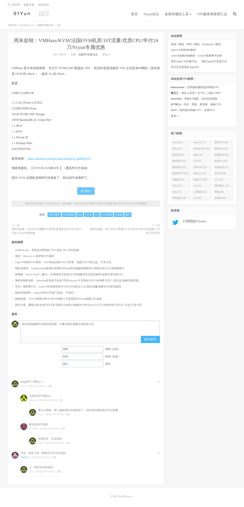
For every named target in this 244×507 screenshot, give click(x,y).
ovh (97, 214)
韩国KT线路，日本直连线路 (194, 98)
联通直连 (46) (221, 154)
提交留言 (150, 339)
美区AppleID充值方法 (214, 61)
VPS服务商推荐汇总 (212, 14)
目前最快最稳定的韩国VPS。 (196, 87)
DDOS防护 (68, 214)
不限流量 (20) (179, 198)
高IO (127, 214)
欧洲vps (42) (221, 161)
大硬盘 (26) (178, 179)
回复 (50, 386)
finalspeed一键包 (211, 44)
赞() (88, 191)
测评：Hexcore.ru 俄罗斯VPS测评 (34, 256)
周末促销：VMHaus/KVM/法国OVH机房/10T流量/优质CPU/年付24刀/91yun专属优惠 (104, 203)
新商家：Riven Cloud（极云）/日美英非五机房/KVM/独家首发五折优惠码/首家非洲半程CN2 (69, 274)
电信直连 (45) (179, 161)
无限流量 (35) (221, 167)
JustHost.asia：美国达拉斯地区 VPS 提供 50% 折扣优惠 (47, 250)
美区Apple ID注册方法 (184, 61)
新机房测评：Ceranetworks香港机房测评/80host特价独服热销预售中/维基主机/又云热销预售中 (69, 268)
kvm (80, 214)
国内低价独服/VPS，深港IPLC (193, 110)
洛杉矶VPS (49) (201, 148)
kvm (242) (177, 142)
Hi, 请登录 (14, 4)
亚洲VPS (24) (200, 179)
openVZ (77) (199, 142)
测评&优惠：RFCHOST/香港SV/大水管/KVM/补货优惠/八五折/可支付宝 (125, 231)
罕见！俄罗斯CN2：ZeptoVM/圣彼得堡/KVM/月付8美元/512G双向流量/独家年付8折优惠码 (68, 286)
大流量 (118, 214)
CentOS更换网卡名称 (209, 55)
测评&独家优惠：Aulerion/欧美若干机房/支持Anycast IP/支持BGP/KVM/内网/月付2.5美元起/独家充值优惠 (77, 280)
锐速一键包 (177, 44)
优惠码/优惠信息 (45, 25)
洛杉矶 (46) (178, 154)
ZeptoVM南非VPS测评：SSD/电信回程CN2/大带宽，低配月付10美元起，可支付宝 (63, 262)
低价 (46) (197, 154)
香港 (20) (219, 192)
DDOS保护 (54, 214)
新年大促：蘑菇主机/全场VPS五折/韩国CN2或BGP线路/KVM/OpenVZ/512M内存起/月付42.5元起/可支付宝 (78, 304)
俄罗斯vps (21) (222, 185)
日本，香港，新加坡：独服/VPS (196, 104)
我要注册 (29, 4)
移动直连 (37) (179, 167)
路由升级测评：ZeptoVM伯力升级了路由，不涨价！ (45, 292)
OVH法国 (107, 214)
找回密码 (43, 4)
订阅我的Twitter (193, 221)
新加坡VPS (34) (180, 173)
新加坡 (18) (220, 198)
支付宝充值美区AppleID (185, 67)
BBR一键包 (193, 44)
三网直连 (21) (200, 192)
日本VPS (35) (200, 167)
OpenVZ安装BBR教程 (183, 50)
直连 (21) (176, 192)
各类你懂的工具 (177, 14)
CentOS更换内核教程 (183, 55)
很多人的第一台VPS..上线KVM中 (196, 93)
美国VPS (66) (221, 142)
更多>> (175, 115)
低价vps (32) (199, 173)
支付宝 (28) (220, 173)
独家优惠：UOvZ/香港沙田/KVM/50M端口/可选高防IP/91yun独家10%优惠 (58, 298)
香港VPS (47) (221, 148)
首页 (134, 14)
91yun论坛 (151, 14)
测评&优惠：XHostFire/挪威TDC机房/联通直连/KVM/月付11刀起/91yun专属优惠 (47, 231)
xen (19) (197, 198)
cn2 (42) (197, 161)
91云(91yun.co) (21, 13)
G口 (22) (219, 179)
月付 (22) (176, 185)
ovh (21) (197, 185)
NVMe (88, 214)
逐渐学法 (25, 457)
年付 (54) (176, 148)
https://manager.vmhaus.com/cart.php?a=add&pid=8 (59, 158)
